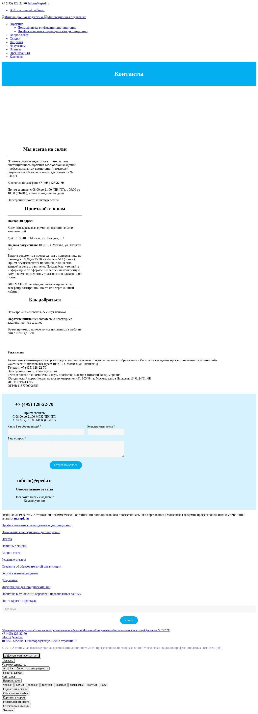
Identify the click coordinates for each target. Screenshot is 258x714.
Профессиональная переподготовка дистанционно (36, 525)
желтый (92, 684)
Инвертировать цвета (16, 701)
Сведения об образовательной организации (31, 566)
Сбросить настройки (15, 693)
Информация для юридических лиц (26, 587)
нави (103, 684)
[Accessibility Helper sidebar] (21, 656)
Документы (10, 580)
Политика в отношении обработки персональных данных (41, 594)
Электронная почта (101, 426)
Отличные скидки (14, 546)
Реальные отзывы (14, 559)
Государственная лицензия (20, 573)
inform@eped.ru (38, 3)
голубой (47, 684)
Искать (129, 620)
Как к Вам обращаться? (24, 426)
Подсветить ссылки (15, 689)
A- (4, 668)
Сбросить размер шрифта (32, 668)
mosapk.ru (21, 518)
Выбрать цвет (11, 680)
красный (61, 684)
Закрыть (8, 660)
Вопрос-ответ (11, 552)
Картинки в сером (14, 697)
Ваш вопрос (17, 438)
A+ (11, 668)
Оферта (7, 539)
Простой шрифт (12, 672)
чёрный (7, 684)
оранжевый (76, 684)
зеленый (33, 684)
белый (20, 684)
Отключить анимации (16, 706)
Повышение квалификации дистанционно (31, 532)
